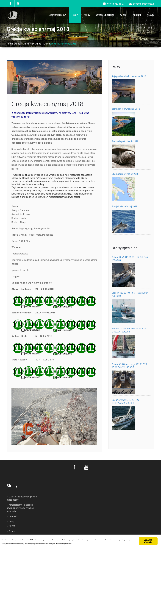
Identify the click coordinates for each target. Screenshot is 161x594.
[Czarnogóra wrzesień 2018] (123, 189)
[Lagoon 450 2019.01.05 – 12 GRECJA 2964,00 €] (123, 311)
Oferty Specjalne (105, 14)
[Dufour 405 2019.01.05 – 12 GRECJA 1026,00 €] (123, 275)
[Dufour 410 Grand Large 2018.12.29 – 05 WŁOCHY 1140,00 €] (123, 382)
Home (10, 43)
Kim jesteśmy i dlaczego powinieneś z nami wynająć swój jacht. (20, 508)
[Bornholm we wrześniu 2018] (123, 124)
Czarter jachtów (57, 14)
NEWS (150, 14)
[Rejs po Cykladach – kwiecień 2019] (123, 91)
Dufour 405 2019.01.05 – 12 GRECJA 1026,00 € (130, 259)
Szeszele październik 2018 (125, 141)
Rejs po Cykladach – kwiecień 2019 (129, 76)
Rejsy (75, 14)
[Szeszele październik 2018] (123, 156)
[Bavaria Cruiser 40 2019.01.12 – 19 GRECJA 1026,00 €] (123, 346)
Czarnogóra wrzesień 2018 (125, 174)
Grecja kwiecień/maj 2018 (47, 104)
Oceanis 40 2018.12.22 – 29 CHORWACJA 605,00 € (125, 401)
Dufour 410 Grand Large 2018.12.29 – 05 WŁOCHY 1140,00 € (130, 366)
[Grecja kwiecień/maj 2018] (123, 221)
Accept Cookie (148, 541)
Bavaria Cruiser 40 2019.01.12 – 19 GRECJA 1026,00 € (129, 330)
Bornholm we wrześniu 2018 (126, 109)
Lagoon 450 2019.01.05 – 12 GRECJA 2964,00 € (130, 294)
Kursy (87, 14)
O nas (123, 14)
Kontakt (137, 14)
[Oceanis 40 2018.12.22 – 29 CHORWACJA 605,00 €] (123, 418)
